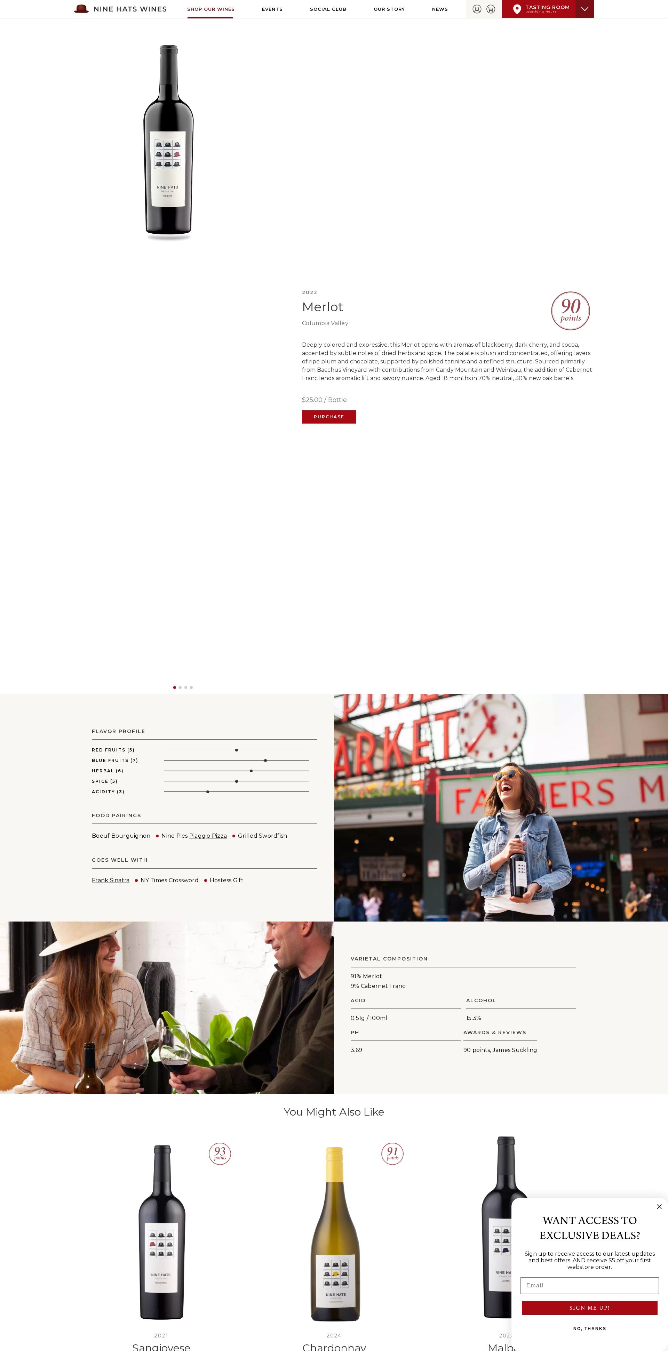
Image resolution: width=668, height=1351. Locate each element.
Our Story (389, 9)
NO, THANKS (589, 1328)
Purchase (329, 416)
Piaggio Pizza (208, 836)
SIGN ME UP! (590, 1308)
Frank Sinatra (110, 880)
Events (272, 9)
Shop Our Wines (211, 9)
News (440, 9)
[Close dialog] (659, 1206)
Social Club (328, 9)
